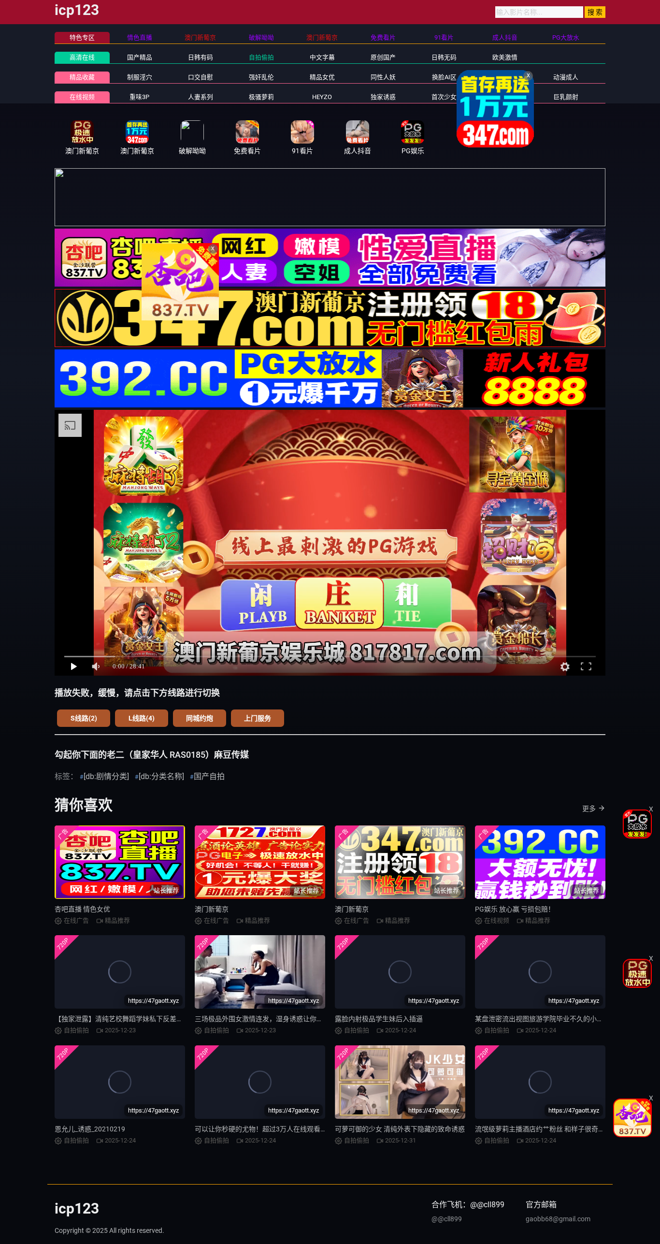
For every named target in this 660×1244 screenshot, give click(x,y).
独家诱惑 (383, 97)
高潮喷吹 (504, 97)
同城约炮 (199, 718)
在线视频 (82, 97)
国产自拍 (209, 776)
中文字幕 (322, 57)
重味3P (139, 97)
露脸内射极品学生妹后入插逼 (379, 1019)
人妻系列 (200, 97)
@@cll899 (446, 1219)
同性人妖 (383, 77)
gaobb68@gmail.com (558, 1219)
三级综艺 (504, 77)
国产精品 (139, 57)
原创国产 (383, 57)
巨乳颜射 (565, 97)
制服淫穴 (139, 77)
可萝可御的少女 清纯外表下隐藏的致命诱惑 (400, 1129)
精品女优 (322, 77)
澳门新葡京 (212, 909)
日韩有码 (200, 57)
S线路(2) (84, 718)
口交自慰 (200, 77)
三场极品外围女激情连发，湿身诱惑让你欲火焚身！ (272, 1019)
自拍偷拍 (261, 57)
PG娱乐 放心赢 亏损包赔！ (515, 909)
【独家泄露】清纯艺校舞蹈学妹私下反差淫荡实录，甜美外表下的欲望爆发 (166, 1019)
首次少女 (444, 97)
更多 (589, 808)
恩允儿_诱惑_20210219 (90, 1129)
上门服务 (257, 718)
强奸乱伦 (261, 77)
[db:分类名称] (161, 776)
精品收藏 (82, 77)
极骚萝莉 (261, 97)
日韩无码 (444, 57)
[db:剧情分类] (106, 776)
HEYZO (322, 97)
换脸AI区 (444, 77)
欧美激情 (504, 57)
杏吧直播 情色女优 (82, 909)
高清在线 (82, 57)
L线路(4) (142, 718)
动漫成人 (565, 77)
